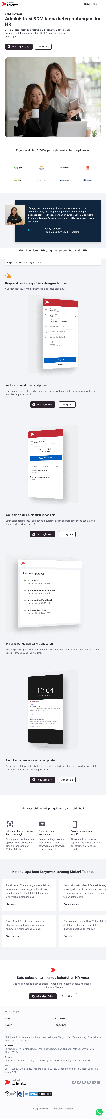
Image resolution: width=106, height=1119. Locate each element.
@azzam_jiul (12, 936)
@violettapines (71, 904)
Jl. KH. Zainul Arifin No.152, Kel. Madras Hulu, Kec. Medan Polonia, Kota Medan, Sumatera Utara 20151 (51, 1070)
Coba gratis (43, 46)
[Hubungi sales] (98, 1112)
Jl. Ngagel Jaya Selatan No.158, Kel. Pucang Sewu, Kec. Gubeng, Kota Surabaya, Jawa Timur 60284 (50, 1050)
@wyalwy (68, 936)
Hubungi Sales (90, 4)
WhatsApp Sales (20, 46)
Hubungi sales (44, 404)
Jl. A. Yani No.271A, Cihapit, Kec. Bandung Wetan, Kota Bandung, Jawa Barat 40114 (48, 1060)
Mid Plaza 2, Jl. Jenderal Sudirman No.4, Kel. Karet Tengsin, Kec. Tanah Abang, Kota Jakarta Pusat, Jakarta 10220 (53, 1039)
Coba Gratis (68, 996)
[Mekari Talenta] (10, 4)
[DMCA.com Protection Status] (38, 1094)
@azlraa (10, 904)
